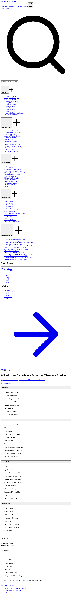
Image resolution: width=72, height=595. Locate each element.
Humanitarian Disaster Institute (13, 244)
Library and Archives (10, 106)
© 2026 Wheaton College (7, 585)
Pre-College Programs (11, 114)
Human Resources (9, 563)
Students (7, 290)
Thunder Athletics (10, 269)
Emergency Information (12, 590)
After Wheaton (8, 206)
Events (6, 277)
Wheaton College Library (12, 405)
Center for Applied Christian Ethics (14, 239)
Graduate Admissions (10, 134)
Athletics (7, 166)
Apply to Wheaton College (12, 136)
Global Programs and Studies (13, 108)
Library (6, 280)
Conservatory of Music (11, 101)
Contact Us (7, 557)
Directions (7, 569)
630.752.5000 (5, 550)
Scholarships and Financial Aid (13, 144)
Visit (5, 8)
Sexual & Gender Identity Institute (14, 252)
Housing (7, 495)
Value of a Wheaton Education (13, 146)
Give (8, 8)
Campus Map (8, 566)
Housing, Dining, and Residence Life (15, 173)
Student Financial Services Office (14, 148)
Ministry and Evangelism (11, 178)
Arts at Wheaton (9, 168)
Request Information (10, 137)
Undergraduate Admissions (12, 132)
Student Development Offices (13, 473)
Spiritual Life (8, 186)
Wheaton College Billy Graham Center (16, 259)
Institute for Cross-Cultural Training (15, 247)
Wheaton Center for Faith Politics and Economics (19, 257)
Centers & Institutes (7, 235)
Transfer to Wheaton (10, 141)
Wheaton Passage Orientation (13, 479)
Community (8, 297)
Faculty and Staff (9, 292)
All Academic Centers (11, 414)
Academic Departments (11, 96)
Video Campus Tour (10, 572)
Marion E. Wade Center (11, 251)
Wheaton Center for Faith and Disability (16, 256)
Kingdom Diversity (10, 176)
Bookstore (7, 282)
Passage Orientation (10, 179)
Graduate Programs (10, 99)
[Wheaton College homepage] (8, 1)
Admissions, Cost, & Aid (11, 131)
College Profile (8, 205)
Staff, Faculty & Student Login (13, 576)
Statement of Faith (9, 515)
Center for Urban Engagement (13, 241)
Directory (7, 218)
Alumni (6, 295)
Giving (6, 279)
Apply (2, 8)
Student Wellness (9, 185)
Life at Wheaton (23, 6)
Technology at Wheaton (11, 221)
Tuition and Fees (9, 143)
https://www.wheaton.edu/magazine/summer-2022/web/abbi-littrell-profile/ (23, 380)
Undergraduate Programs (11, 98)
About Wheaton (6, 197)
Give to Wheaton (9, 211)
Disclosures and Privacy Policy (15, 588)
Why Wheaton (8, 201)
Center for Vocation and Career (13, 169)
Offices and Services (10, 215)
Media (6, 298)
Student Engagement (10, 183)
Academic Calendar (10, 104)
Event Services (8, 216)
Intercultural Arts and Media (12, 174)
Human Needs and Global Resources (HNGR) (18, 246)
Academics (4, 6)
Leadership (7, 208)
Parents (6, 293)
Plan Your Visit (8, 139)
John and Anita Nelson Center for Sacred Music (18, 249)
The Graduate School (10, 395)
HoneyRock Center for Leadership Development (18, 242)
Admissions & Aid (12, 6)
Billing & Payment (10, 149)
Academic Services (10, 109)
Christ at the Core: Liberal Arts (13, 113)
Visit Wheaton (8, 203)
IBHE (6, 592)
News (6, 275)
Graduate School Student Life (13, 171)
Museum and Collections (11, 527)
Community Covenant (11, 210)
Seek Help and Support (11, 181)
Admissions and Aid (7, 420)
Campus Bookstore (10, 220)
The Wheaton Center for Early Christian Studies (18, 254)
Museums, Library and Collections (14, 213)
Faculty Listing (8, 103)
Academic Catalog (9, 111)
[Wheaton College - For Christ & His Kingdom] (6, 383)
